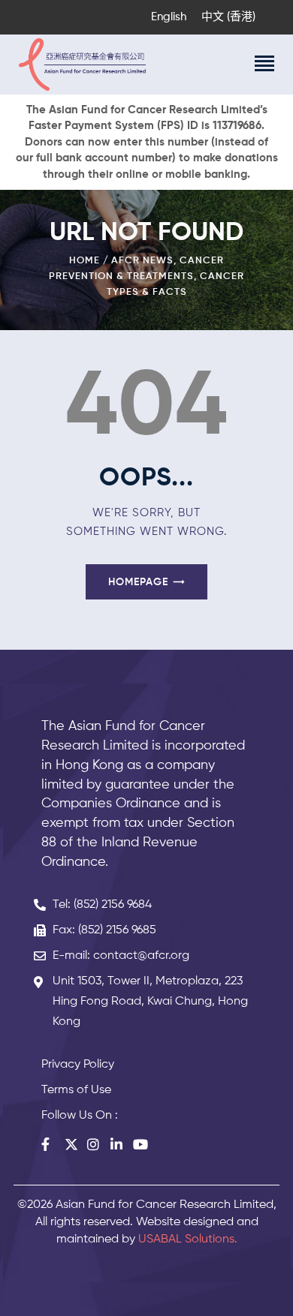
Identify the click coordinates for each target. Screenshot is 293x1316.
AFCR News (142, 261)
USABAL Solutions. (187, 1239)
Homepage (138, 582)
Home (84, 261)
